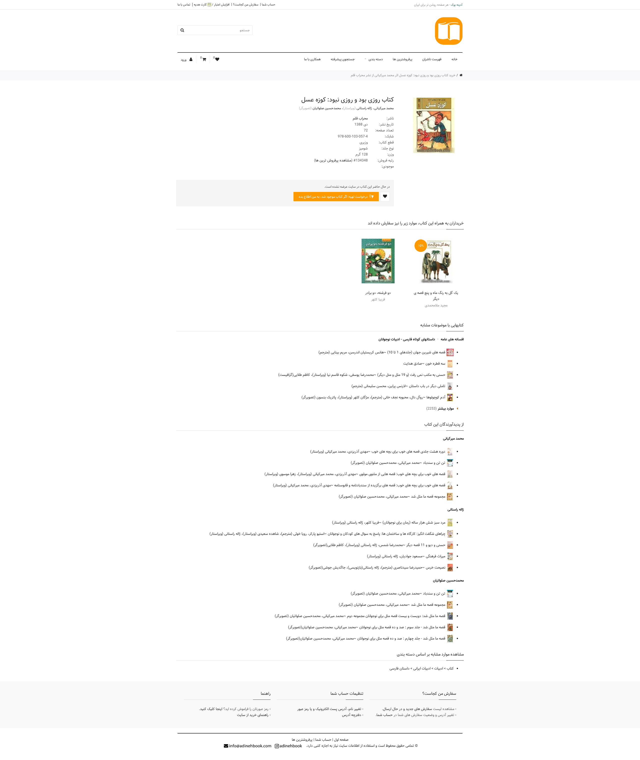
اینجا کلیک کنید (211, 709)
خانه (455, 59)
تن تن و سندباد (434, 463)
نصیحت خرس (436, 568)
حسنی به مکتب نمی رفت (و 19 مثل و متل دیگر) (411, 375)
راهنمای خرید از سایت (252, 715)
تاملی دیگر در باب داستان (427, 386)
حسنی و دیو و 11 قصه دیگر (426, 545)
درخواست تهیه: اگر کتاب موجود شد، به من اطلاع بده (333, 196)
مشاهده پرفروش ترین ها (333, 160)
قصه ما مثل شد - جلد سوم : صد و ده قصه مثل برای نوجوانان (402, 627)
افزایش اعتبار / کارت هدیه (212, 4)
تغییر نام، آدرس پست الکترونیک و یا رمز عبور (329, 709)
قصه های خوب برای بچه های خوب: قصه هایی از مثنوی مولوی (402, 474)
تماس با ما (184, 4)
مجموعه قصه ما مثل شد (428, 497)
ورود (184, 59)
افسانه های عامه (452, 339)
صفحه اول (341, 740)
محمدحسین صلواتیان (326, 108)
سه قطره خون (436, 364)
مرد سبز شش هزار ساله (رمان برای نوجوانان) (414, 523)
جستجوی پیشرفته (343, 59)
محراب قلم (360, 118)
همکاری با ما (312, 59)
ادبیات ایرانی (421, 669)
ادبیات (438, 669)
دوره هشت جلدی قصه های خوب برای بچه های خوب (409, 452)
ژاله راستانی (364, 108)
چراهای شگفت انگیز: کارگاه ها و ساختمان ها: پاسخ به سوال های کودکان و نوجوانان (387, 534)
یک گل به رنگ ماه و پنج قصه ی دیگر (436, 296)
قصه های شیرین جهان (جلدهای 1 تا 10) (416, 352)
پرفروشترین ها (402, 59)
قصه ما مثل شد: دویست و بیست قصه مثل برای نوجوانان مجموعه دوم (396, 616)
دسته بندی (375, 59)
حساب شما (268, 4)
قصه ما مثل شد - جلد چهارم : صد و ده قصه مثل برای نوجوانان (401, 639)
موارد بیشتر (446, 409)
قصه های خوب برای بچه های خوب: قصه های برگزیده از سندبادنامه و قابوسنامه (390, 485)
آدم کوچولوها (436, 397)
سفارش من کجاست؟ (245, 4)
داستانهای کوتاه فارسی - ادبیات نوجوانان (406, 339)
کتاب (450, 669)
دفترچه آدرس (351, 715)
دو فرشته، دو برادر (378, 293)
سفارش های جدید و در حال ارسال (407, 709)
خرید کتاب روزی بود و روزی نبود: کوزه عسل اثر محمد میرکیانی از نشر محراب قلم (403, 75)
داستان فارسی (400, 669)
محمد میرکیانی (384, 108)
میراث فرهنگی (436, 556)
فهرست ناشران (432, 59)
